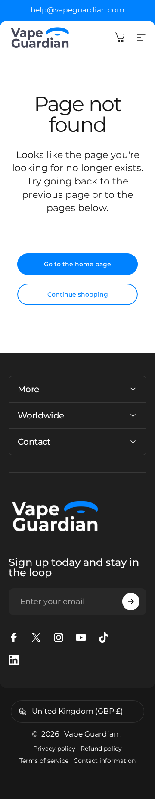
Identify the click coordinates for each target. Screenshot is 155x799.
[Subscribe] (131, 601)
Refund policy (101, 748)
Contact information (105, 760)
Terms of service (43, 760)
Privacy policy (54, 748)
